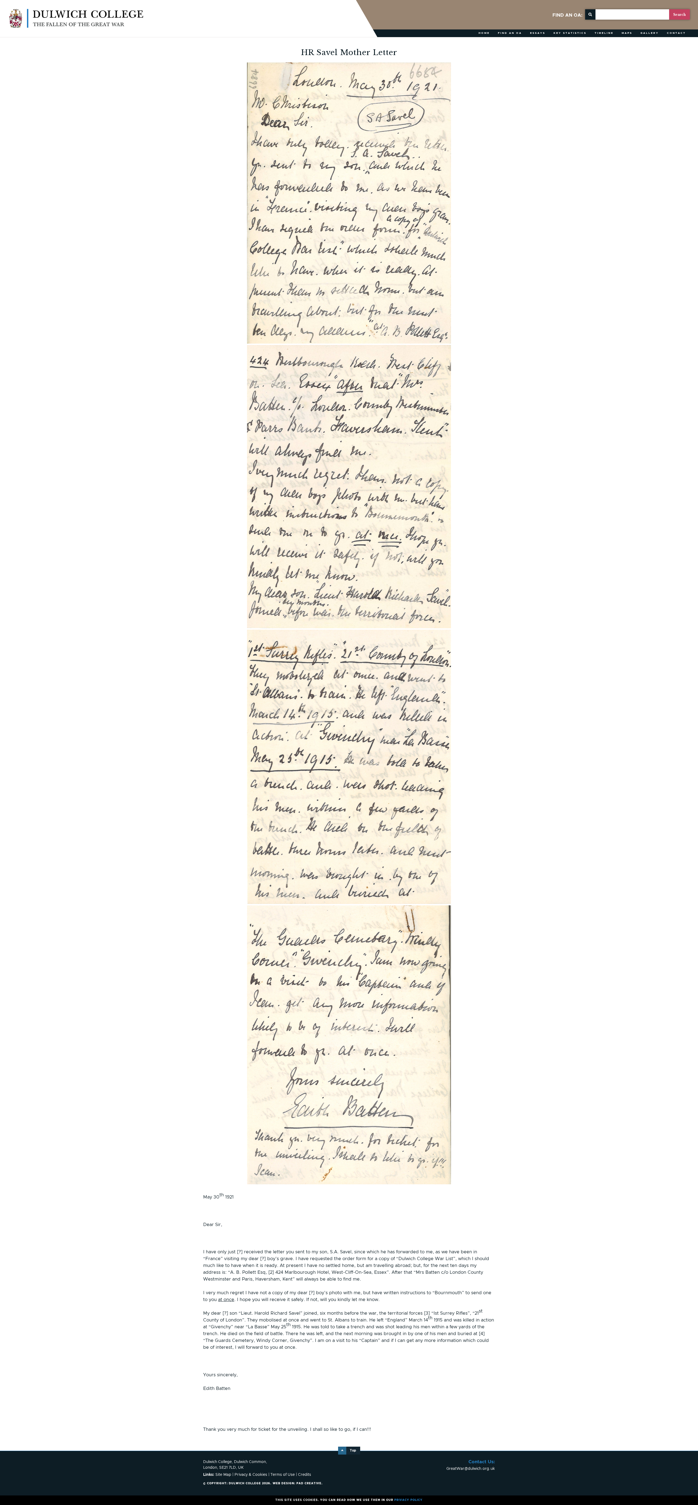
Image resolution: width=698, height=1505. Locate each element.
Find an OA (510, 33)
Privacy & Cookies (250, 1475)
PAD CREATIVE (297, 1483)
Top (353, 1450)
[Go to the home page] (76, 18)
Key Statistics (569, 33)
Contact (676, 33)
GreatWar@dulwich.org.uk (470, 1469)
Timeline (604, 33)
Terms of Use (282, 1475)
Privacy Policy (408, 1500)
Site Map (223, 1475)
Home (484, 33)
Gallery (649, 33)
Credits (304, 1475)
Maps (627, 33)
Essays (537, 33)
